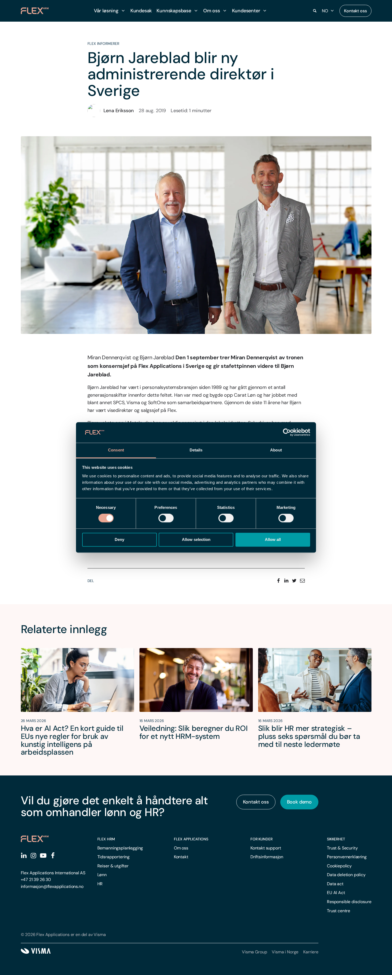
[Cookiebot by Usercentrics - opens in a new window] (286, 432)
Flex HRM (106, 839)
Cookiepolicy (339, 866)
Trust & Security (342, 848)
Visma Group (254, 952)
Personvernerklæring (347, 857)
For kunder (261, 839)
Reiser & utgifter (113, 866)
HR (100, 884)
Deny (119, 539)
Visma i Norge (285, 952)
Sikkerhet (336, 839)
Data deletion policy (346, 875)
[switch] (166, 518)
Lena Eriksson (118, 110)
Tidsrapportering (113, 857)
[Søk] (315, 10)
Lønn (102, 875)
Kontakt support (265, 848)
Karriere (310, 952)
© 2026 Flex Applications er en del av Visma (63, 934)
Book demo (299, 802)
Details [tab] (196, 450)
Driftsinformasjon (266, 857)
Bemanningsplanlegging (120, 848)
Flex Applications (191, 839)
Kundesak (141, 10)
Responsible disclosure (349, 901)
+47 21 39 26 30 (36, 879)
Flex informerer (103, 43)
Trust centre (338, 911)
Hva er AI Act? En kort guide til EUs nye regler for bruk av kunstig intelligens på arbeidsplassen (72, 740)
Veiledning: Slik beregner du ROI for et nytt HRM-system (193, 732)
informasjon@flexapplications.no (52, 886)
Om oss (181, 848)
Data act (335, 884)
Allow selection (196, 539)
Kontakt (181, 857)
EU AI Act (336, 892)
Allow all (273, 539)
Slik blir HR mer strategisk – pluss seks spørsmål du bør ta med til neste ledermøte (309, 736)
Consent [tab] (116, 450)
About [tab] (276, 450)
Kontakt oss (355, 11)
